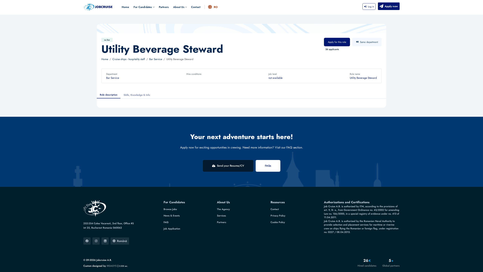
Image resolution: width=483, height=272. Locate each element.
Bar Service (155, 59)
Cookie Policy (278, 222)
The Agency (223, 209)
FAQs (268, 166)
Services (221, 215)
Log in (371, 6)
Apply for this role (337, 42)
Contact (195, 7)
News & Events (172, 215)
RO (216, 7)
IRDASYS (112, 266)
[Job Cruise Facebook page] (87, 241)
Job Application (172, 228)
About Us (178, 7)
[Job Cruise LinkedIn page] (105, 241)
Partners (164, 7)
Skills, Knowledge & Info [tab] (137, 95)
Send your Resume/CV (230, 166)
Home (125, 7)
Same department (369, 42)
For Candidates (143, 7)
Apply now (391, 6)
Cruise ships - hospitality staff (128, 59)
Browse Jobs (170, 209)
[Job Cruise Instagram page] (96, 241)
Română (122, 241)
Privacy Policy (278, 215)
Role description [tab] (108, 95)
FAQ (166, 222)
